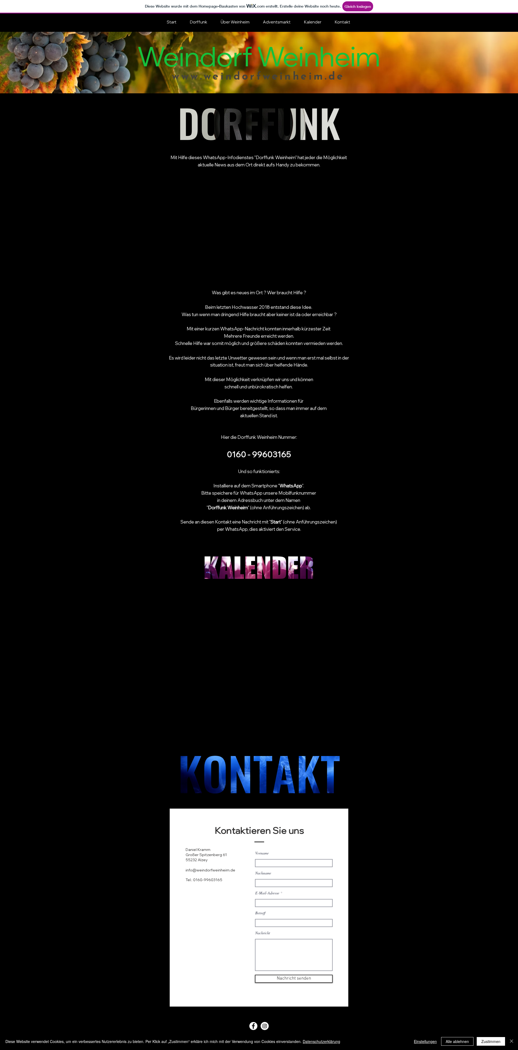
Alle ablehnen (457, 1041)
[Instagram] (265, 1026)
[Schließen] (511, 1041)
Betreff (260, 913)
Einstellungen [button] (425, 1041)
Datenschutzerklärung (321, 1041)
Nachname (263, 873)
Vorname (262, 853)
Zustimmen (490, 1041)
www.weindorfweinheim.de (258, 77)
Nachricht (262, 933)
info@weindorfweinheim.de (210, 870)
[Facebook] (253, 1026)
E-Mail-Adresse (267, 893)
